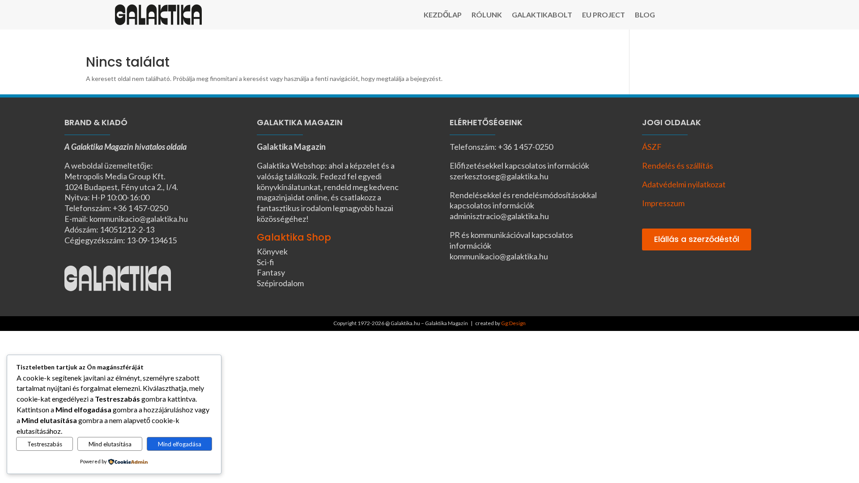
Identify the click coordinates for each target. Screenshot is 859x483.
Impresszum (663, 203)
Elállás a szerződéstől (696, 239)
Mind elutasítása (110, 444)
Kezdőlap (443, 15)
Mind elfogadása (179, 444)
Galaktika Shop (294, 237)
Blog (645, 15)
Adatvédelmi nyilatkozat (684, 184)
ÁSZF (652, 147)
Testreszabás (44, 444)
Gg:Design (513, 323)
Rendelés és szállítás (677, 165)
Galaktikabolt (542, 15)
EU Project (603, 15)
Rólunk (487, 15)
